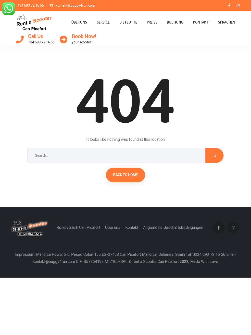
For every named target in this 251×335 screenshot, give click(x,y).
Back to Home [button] (125, 175)
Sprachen (226, 22)
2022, (184, 261)
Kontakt (200, 22)
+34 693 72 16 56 (30, 5)
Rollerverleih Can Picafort (78, 227)
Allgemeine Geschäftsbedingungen (173, 227)
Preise (152, 22)
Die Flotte (128, 22)
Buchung (175, 22)
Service (103, 22)
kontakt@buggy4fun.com (75, 5)
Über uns (79, 22)
